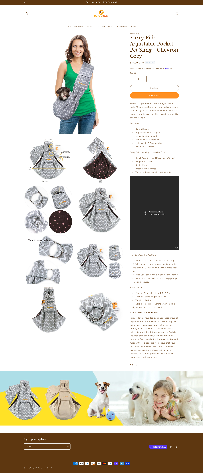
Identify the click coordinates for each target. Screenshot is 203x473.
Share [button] (134, 365)
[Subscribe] (67, 447)
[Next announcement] (178, 2)
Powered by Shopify (45, 468)
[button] (27, 13)
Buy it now (154, 95)
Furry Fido (34, 468)
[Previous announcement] (24, 2)
